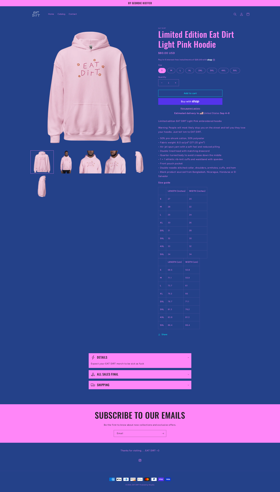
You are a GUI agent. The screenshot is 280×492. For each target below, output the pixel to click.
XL (189, 70)
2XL (200, 70)
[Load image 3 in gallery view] (90, 162)
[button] (235, 14)
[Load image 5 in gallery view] (139, 162)
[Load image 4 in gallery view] (115, 162)
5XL (235, 70)
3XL (212, 70)
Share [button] (164, 334)
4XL (224, 70)
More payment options (190, 108)
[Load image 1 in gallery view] (42, 162)
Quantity (162, 77)
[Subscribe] (163, 433)
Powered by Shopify (147, 485)
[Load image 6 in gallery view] (42, 186)
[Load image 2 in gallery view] (66, 162)
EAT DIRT (135, 485)
